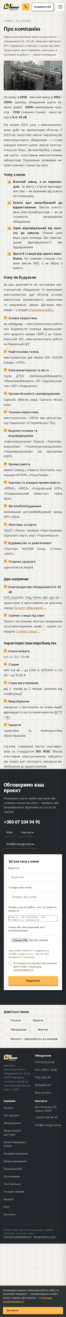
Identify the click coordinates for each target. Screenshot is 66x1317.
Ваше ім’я (14, 868)
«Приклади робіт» (41, 310)
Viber (9, 832)
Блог (6, 1207)
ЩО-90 (54, 598)
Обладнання (18, 1029)
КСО (14, 598)
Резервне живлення (16, 1153)
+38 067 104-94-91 (46, 1117)
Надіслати (33, 980)
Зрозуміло (12, 1310)
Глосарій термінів (14, 1191)
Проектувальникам (15, 1161)
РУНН (37, 598)
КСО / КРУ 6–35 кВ (46, 1070)
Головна (8, 20)
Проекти (38, 1020)
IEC (8, 717)
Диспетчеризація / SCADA (15, 1144)
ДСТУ (58, 712)
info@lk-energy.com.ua (20, 844)
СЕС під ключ (11, 1115)
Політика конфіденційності (18, 1236)
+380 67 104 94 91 (22, 822)
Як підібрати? (43, 1085)
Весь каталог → (44, 1092)
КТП (7, 598)
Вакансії (9, 1199)
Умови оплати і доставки (12, 1132)
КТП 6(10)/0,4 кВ (44, 1062)
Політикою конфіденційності (27, 968)
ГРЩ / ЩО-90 (43, 1077)
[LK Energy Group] (11, 6)
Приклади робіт (13, 1169)
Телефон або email (20, 887)
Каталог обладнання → (30, 608)
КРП (44, 670)
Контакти (27, 832)
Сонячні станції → (28, 631)
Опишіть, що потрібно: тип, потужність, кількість (32, 909)
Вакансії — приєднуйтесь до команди (34, 1039)
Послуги (16, 1020)
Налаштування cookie (44, 1236)
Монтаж (43, 1029)
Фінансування (12, 1123)
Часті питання (12, 1184)
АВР (45, 598)
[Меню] (60, 7)
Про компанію (12, 1176)
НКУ (36, 263)
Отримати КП (42, 7)
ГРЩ (28, 598)
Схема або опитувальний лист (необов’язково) (27, 929)
